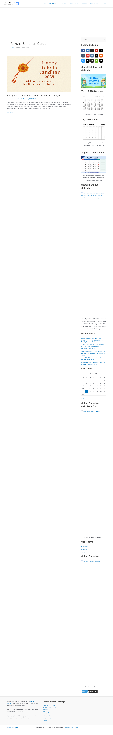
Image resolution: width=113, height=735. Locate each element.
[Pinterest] (96, 50)
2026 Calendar (52, 4)
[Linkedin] (88, 50)
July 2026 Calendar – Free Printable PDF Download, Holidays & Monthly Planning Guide (93, 353)
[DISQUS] (83, 61)
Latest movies (47, 718)
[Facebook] (83, 50)
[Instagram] (101, 50)
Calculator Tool (94, 4)
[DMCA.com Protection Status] (89, 691)
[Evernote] (96, 61)
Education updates (48, 714)
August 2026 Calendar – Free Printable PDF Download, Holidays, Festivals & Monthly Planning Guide (92, 346)
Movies (105, 4)
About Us (84, 549)
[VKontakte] (92, 55)
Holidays (63, 4)
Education (85, 4)
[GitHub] (92, 61)
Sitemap (45, 720)
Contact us (84, 552)
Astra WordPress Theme (71, 727)
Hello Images (74, 4)
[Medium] (101, 61)
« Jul (82, 398)
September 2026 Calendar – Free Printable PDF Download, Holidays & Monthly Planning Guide (91, 340)
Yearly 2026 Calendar (49, 705)
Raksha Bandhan (23, 99)
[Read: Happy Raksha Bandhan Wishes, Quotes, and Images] (39, 74)
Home (44, 4)
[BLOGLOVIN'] (96, 55)
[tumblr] (83, 55)
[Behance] (88, 61)
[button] (58, 3)
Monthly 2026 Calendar (49, 708)
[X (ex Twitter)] (92, 50)
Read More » (10, 112)
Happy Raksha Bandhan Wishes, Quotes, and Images (33, 95)
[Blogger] (101, 55)
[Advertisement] (56, 20)
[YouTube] (88, 55)
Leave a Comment (12, 99)
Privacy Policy (85, 546)
